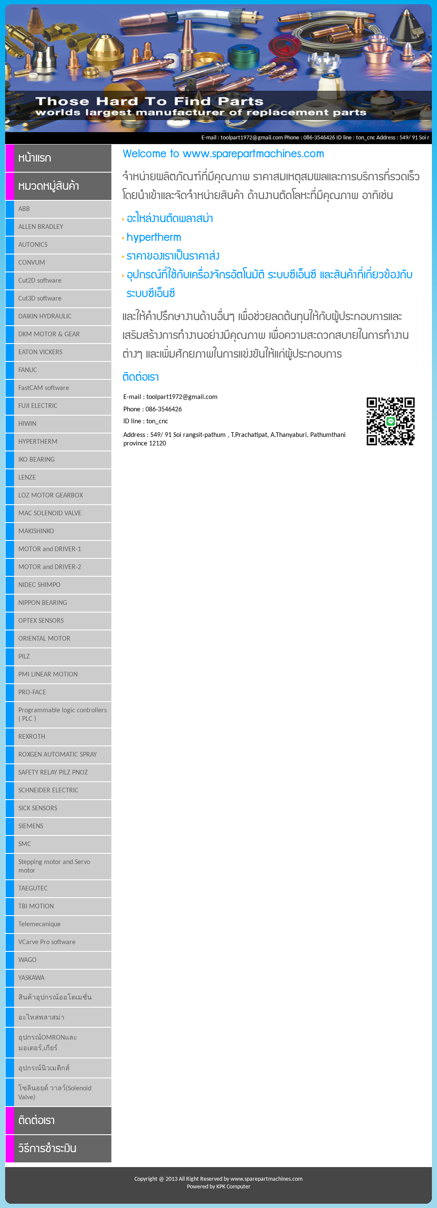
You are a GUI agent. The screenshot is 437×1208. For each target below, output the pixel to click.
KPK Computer (233, 1187)
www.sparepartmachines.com (266, 1179)
